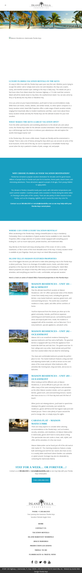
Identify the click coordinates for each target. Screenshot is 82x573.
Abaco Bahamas (40, 541)
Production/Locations (41, 546)
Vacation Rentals (40, 532)
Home (40, 524)
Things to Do (41, 550)
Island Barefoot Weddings (41, 537)
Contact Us (41, 528)
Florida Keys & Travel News (42, 554)
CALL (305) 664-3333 (41, 480)
